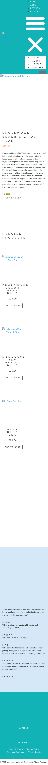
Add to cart (13, 198)
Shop (33, 2)
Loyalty (35, 8)
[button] (35, 34)
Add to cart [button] (13, 305)
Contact (35, 11)
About (34, 5)
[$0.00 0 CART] (42, 72)
